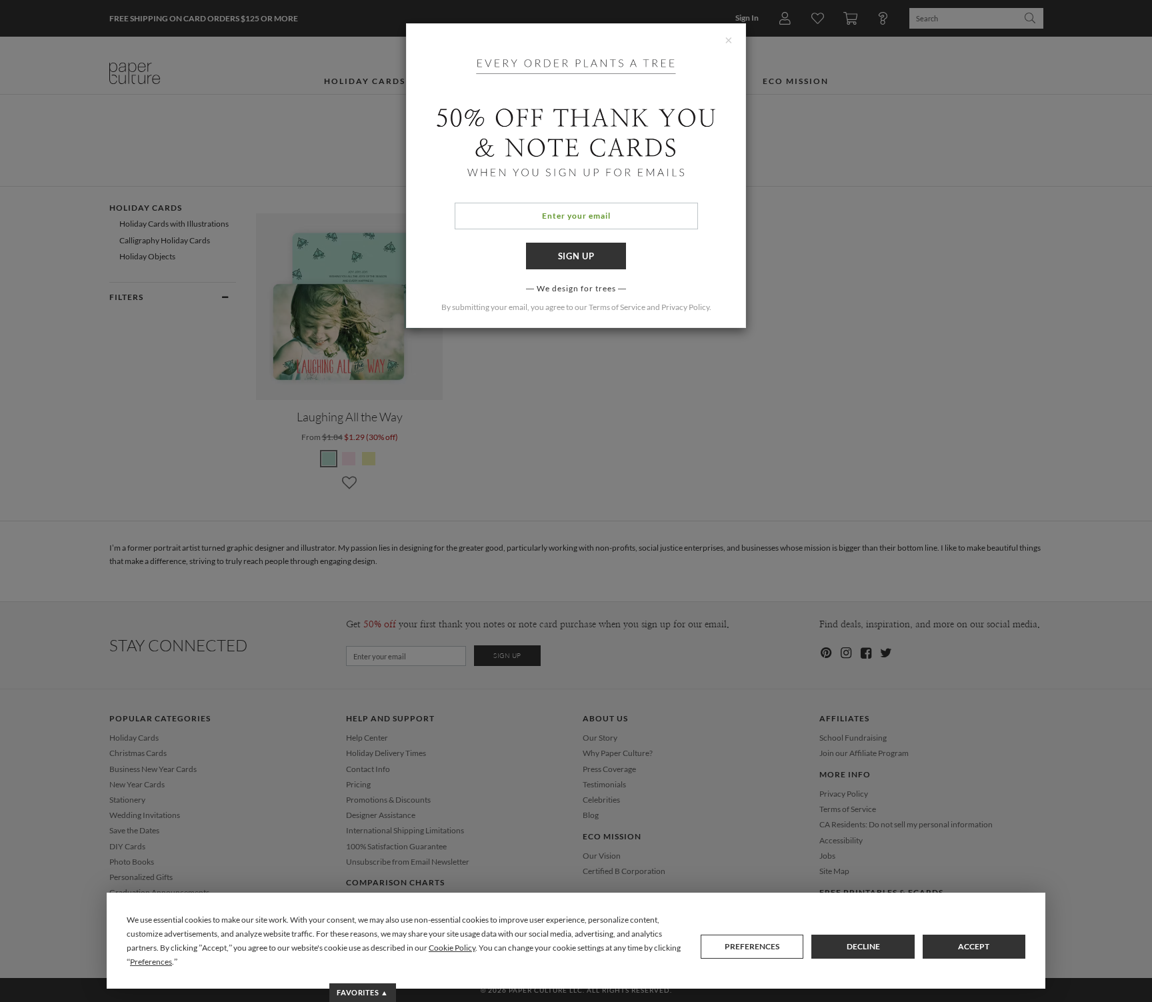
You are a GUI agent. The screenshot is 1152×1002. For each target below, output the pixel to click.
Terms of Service (617, 307)
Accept (973, 946)
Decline (863, 946)
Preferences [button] (151, 962)
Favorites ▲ (362, 992)
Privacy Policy (685, 307)
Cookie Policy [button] (452, 948)
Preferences (752, 946)
